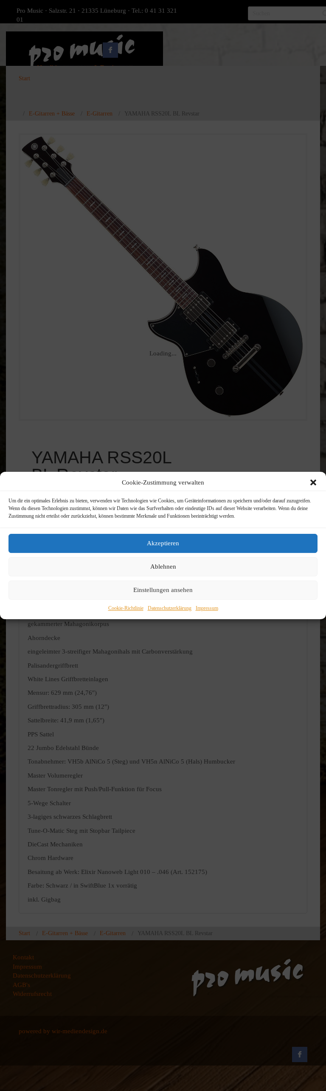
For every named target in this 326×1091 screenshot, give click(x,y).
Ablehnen (163, 567)
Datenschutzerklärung (169, 608)
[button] (313, 482)
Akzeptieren (163, 543)
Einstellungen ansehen (163, 590)
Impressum (207, 608)
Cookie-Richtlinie (125, 608)
